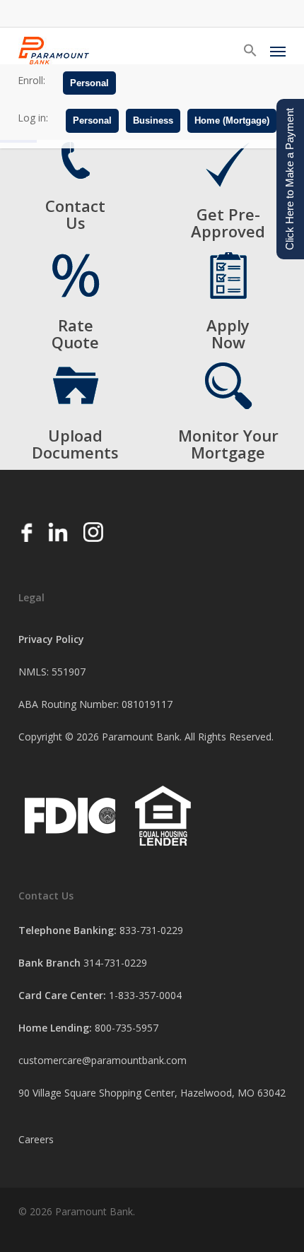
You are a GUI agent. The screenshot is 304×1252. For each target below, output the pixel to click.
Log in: (33, 117)
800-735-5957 (126, 1027)
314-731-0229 (115, 962)
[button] (250, 51)
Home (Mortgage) (231, 120)
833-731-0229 (151, 930)
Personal (89, 83)
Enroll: (31, 80)
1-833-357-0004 (145, 995)
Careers (36, 1139)
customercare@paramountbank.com (102, 1060)
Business (153, 120)
